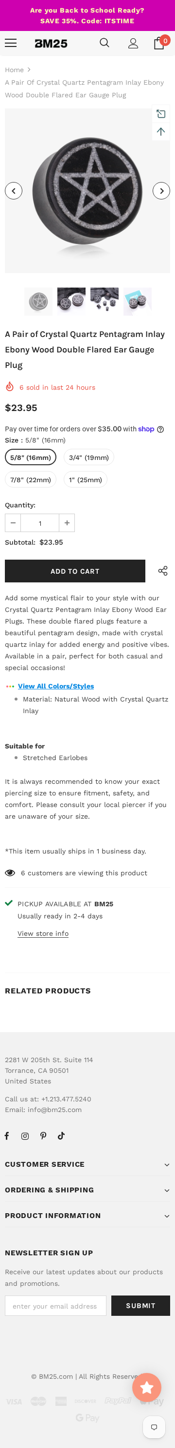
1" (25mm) (85, 480)
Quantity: (20, 505)
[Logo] (51, 43)
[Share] (160, 571)
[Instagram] (25, 1135)
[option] (87, 190)
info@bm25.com (55, 1109)
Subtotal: (20, 542)
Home (14, 70)
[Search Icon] (104, 43)
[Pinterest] (43, 1135)
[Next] (161, 190)
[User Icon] (133, 43)
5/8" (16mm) (30, 457)
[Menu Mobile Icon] (11, 43)
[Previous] (13, 190)
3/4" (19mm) (89, 457)
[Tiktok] (61, 1135)
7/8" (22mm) (30, 480)
